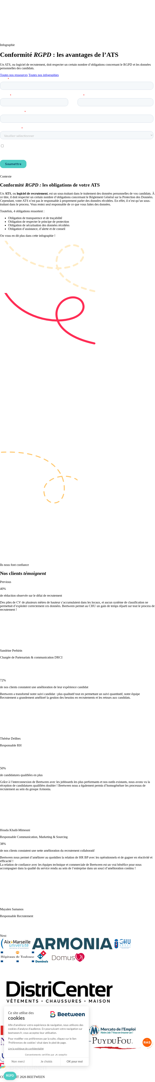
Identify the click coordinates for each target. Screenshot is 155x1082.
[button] (10, 1076)
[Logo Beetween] (23, 38)
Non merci (18, 1061)
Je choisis (46, 1061)
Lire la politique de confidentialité (26, 1048)
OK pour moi (75, 1061)
